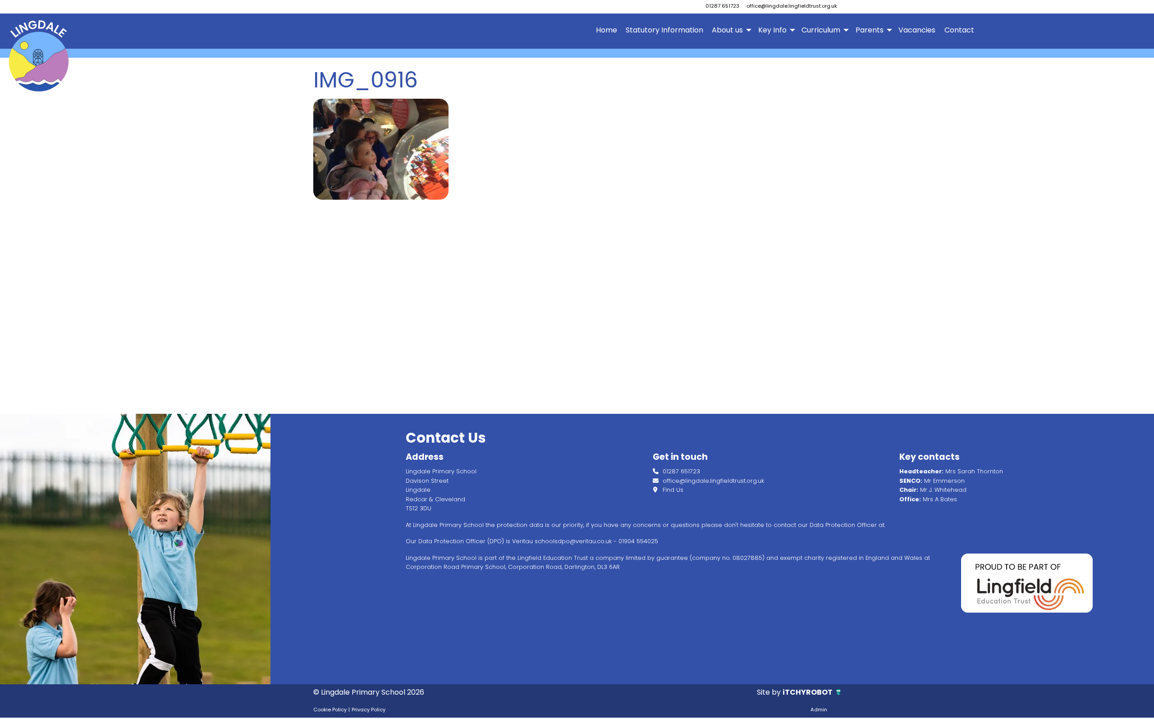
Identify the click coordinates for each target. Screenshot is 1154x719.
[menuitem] (606, 30)
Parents (870, 30)
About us (727, 30)
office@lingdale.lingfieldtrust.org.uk (791, 5)
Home (606, 30)
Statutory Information (664, 30)
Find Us (672, 490)
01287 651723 (722, 5)
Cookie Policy (330, 709)
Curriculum (820, 30)
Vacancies (916, 30)
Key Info (772, 30)
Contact (959, 30)
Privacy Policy (368, 709)
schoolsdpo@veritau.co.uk (573, 541)
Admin (819, 709)
